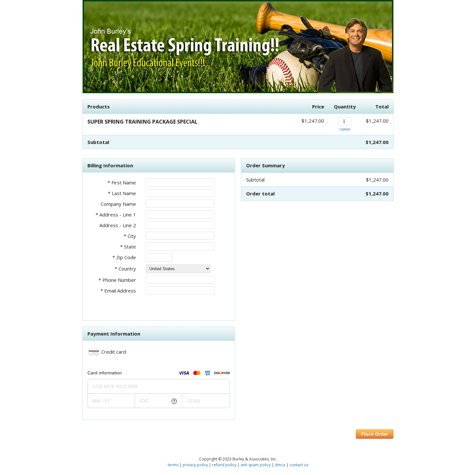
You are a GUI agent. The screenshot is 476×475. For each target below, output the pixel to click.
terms (173, 465)
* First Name (122, 182)
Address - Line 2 (117, 225)
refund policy (224, 465)
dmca (280, 465)
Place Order (374, 434)
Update (344, 129)
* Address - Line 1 (116, 214)
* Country (125, 268)
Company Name (118, 204)
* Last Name (122, 193)
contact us (298, 465)
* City (130, 236)
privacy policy (195, 465)
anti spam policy (256, 465)
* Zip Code (124, 257)
